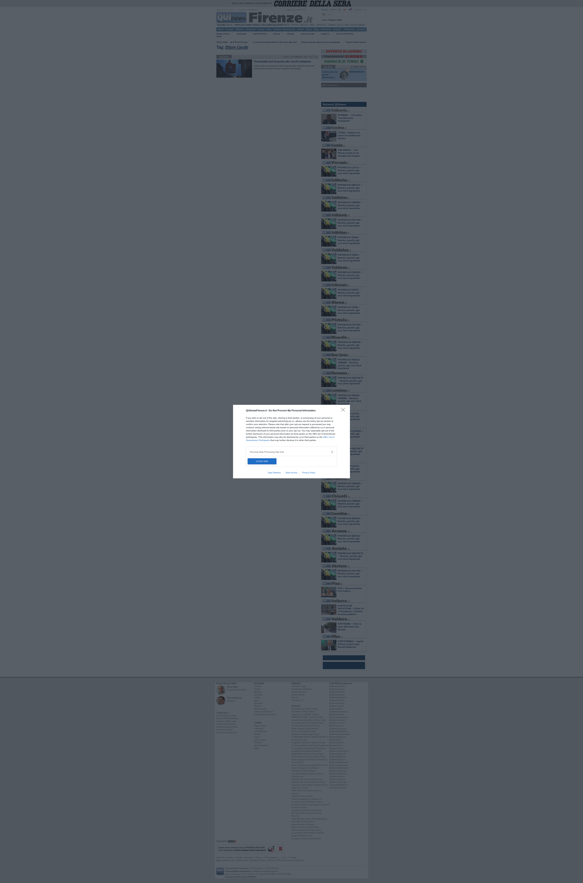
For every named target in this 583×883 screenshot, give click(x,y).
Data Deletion (274, 472)
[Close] (344, 411)
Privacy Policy (308, 472)
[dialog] (291, 441)
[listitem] (291, 452)
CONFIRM (262, 461)
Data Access (291, 472)
